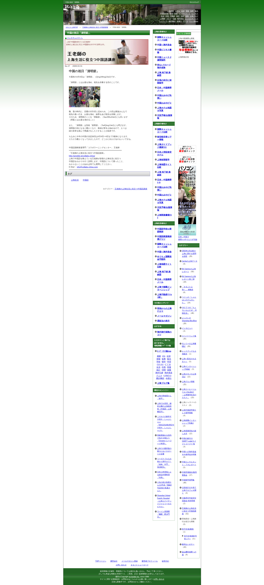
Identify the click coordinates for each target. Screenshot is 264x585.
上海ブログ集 (163, 383)
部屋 (169, 367)
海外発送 (168, 373)
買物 (158, 359)
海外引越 (159, 373)
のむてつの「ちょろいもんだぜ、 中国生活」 (189, 310)
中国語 (86, 180)
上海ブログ (194, 16)
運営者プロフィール (150, 561)
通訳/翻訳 (160, 378)
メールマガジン (164, 316)
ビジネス (195, 14)
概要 (159, 356)
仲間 (164, 370)
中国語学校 (164, 14)
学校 (158, 362)
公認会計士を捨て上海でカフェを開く (189, 490)
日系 (164, 367)
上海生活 (75, 180)
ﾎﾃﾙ (163, 356)
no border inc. (134, 577)
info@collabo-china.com (87, 167)
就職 (169, 370)
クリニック (163, 21)
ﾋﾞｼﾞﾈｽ (168, 364)
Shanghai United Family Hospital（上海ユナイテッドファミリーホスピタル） (164, 501)
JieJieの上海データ (189, 261)
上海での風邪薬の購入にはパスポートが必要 (164, 451)
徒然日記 (165, 561)
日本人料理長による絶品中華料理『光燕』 (164, 474)
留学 (164, 362)
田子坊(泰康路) (188, 529)
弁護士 (169, 378)
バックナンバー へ (75, 38)
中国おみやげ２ (164, 103)
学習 (169, 362)
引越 (174, 19)
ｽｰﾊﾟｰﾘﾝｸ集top (164, 351)
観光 (169, 359)
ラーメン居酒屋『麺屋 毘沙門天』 (163, 514)
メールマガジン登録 (130, 561)
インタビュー (187, 328)
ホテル (177, 11)
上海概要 (170, 11)
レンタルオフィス (191, 19)
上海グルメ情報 (188, 382)
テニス (159, 375)
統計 (158, 370)
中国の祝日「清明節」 (78, 32)
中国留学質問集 (188, 480)
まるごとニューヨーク (139, 565)
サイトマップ (194, 2)
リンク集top (193, 21)
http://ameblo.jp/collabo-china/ (82, 156)
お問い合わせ (121, 565)
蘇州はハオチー (188, 544)
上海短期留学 (163, 159)
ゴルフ (168, 19)
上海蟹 (162, 19)
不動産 (172, 16)
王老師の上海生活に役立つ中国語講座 (131, 189)
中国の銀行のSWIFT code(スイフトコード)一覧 (189, 441)
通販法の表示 (163, 321)
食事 (164, 359)
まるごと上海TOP (72, 27)
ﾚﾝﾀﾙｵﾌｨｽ (167, 375)
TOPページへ (100, 561)
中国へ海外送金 (164, 44)
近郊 (169, 356)
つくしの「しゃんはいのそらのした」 (189, 300)
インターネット (184, 14)
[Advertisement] (187, 102)
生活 (158, 367)
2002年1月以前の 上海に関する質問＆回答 (189, 253)
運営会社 (113, 561)
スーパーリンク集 (189, 336)
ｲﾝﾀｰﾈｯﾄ (160, 364)
